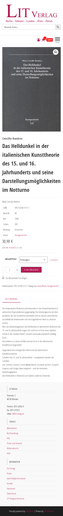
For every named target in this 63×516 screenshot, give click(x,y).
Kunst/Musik (41, 286)
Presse (9, 473)
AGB (8, 453)
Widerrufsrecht (12, 448)
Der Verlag (11, 468)
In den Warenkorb (31, 269)
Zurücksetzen (54, 260)
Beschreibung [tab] (11, 298)
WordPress (30, 511)
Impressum (11, 488)
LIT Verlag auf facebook (15, 498)
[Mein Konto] (38, 40)
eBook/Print (11, 258)
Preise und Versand (14, 443)
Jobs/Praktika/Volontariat (16, 478)
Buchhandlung (12, 433)
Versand (12, 247)
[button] (55, 52)
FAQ (8, 438)
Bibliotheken (12, 428)
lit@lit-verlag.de (18, 413)
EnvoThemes (49, 511)
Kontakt (9, 483)
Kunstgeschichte (21, 235)
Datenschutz (11, 493)
